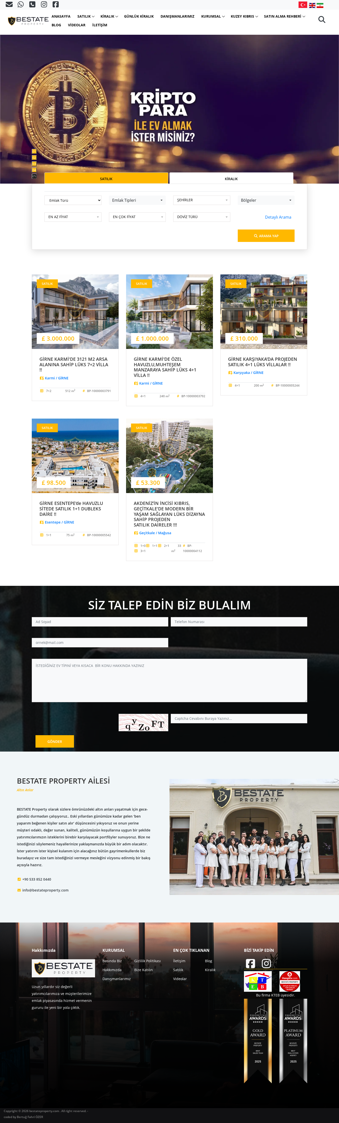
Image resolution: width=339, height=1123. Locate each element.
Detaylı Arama (278, 217)
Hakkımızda (112, 969)
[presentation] (22, 92)
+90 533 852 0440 (36, 879)
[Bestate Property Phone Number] (33, 5)
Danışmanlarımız (177, 16)
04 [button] (34, 170)
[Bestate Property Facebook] (55, 5)
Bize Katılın (143, 969)
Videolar (76, 25)
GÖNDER (54, 741)
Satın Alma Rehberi (282, 16)
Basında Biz (112, 960)
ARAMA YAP (268, 235)
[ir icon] (320, 5)
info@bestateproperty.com (45, 890)
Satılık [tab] (106, 178)
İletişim (99, 25)
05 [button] (34, 176)
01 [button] (34, 151)
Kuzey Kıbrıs (242, 16)
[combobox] (137, 200)
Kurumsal (211, 16)
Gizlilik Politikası (147, 960)
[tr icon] (304, 4)
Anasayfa (61, 16)
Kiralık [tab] (231, 178)
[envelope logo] (9, 5)
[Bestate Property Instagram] (44, 5)
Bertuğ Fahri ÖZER (30, 1117)
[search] (322, 21)
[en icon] (313, 5)
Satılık (84, 16)
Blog (56, 25)
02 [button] (34, 158)
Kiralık (107, 16)
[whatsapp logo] (21, 5)
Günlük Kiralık (139, 16)
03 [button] (34, 164)
